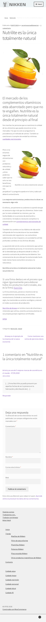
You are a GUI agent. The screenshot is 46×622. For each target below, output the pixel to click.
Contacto (9, 562)
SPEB (5, 319)
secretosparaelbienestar (30, 25)
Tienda (8, 534)
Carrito (35, 616)
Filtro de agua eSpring (19, 540)
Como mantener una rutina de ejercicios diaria (34, 337)
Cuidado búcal (10, 588)
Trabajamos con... (9, 515)
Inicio (6, 18)
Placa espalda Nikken (19, 553)
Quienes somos (8, 512)
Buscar (23, 618)
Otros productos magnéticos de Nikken (26, 558)
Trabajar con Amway (10, 517)
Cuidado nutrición (12, 580)
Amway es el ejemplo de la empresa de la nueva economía (13, 339)
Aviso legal (7, 520)
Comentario (10, 426)
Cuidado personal (12, 584)
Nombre (9, 457)
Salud (20, 329)
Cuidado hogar (10, 575)
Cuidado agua (10, 571)
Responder (7, 396)
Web (7, 477)
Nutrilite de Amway (10, 308)
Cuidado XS (9, 593)
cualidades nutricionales (12, 139)
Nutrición (13, 18)
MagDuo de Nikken (18, 536)
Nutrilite (18, 287)
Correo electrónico (13, 467)
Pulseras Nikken (17, 549)
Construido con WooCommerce (14, 609)
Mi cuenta (7, 618)
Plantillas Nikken (17, 545)
